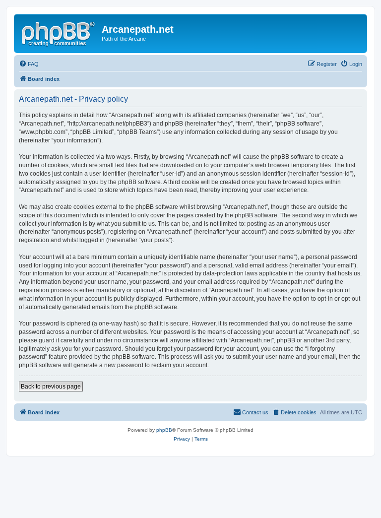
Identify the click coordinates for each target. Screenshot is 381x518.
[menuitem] (29, 64)
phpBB (164, 430)
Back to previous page (51, 386)
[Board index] (59, 32)
